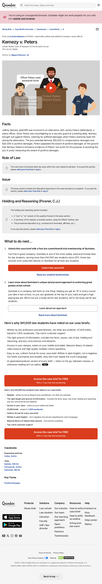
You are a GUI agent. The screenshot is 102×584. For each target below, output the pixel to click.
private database (17, 36)
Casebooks (41, 29)
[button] (51, 87)
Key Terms (10, 477)
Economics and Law (13, 453)
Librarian (44, 516)
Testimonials (61, 535)
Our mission (61, 508)
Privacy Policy (58, 553)
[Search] (21, 5)
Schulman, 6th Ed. (12, 470)
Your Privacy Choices (35, 558)
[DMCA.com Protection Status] (66, 557)
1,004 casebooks (35, 409)
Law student (46, 512)
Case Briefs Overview (24, 29)
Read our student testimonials (53, 274)
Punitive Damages (12, 483)
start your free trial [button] (25, 169)
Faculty (43, 521)
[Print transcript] (97, 29)
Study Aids (7, 29)
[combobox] (57, 5)
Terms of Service (45, 553)
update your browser (24, 18)
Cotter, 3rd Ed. (10, 456)
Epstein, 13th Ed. (11, 464)
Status (88, 524)
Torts (6, 461)
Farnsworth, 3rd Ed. (13, 467)
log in (38, 169)
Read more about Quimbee (53, 315)
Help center (91, 520)
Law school (45, 508)
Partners (59, 531)
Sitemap (53, 558)
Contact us (90, 508)
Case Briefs (55, 29)
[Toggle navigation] (98, 5)
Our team (59, 512)
